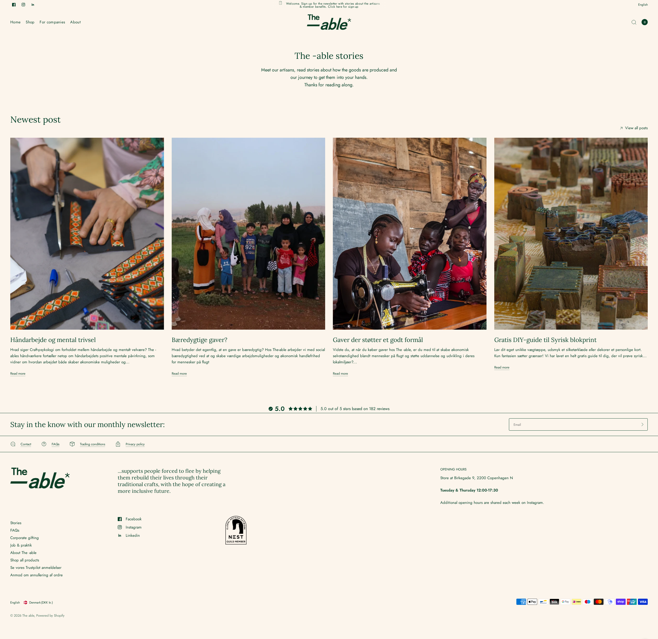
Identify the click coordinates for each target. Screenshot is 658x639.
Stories (15, 523)
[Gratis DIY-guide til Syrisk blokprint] (571, 234)
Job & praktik (21, 545)
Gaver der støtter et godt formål (378, 340)
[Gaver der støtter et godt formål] (410, 234)
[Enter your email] (642, 424)
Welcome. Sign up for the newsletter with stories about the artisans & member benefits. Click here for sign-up (333, 4)
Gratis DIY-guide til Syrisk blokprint (545, 340)
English (643, 4)
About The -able (23, 552)
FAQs (14, 530)
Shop (30, 22)
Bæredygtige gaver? (199, 340)
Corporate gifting (24, 538)
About (75, 22)
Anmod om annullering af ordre (36, 575)
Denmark (41, 602)
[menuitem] (16, 22)
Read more (17, 373)
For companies (52, 22)
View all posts (636, 128)
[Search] (634, 22)
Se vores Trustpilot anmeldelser (35, 567)
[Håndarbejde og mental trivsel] (87, 234)
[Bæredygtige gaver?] (248, 234)
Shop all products (24, 560)
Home (15, 22)
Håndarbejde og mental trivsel (53, 340)
